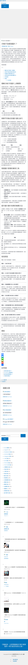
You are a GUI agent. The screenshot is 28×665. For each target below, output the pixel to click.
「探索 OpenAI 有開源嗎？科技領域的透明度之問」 (15, 567)
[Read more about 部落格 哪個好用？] (7, 400)
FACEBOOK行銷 (8, 452)
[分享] (14, 365)
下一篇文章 (4, 381)
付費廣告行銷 (7, 467)
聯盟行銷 (6, 484)
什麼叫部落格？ (7, 394)
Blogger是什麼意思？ (9, 422)
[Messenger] (14, 356)
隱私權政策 (15, 659)
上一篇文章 (4, 380)
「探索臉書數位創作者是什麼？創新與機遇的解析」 (15, 539)
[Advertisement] (14, 24)
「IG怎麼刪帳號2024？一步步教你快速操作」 (14, 522)
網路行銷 (6, 482)
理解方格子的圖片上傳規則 (10, 70)
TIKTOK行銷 (7, 462)
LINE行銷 (6, 458)
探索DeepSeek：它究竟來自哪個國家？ (13, 593)
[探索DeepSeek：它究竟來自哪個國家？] (6, 590)
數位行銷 (6, 475)
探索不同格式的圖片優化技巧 (10, 72)
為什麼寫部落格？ (7, 412)
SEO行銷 (6, 460)
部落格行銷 (4, 46)
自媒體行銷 (6, 486)
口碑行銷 (6, 471)
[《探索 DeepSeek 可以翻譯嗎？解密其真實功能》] (6, 612)
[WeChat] (14, 361)
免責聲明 (15, 661)
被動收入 (6, 488)
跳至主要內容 (3, 0)
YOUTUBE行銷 (7, 465)
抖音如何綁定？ (7, 375)
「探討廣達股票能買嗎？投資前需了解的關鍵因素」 (15, 550)
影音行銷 (6, 473)
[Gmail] (14, 363)
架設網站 (6, 477)
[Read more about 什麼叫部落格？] (7, 391)
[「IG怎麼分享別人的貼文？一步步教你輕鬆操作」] (6, 504)
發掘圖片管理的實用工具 (9, 73)
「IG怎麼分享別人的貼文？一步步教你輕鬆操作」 (15, 507)
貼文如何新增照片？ (8, 374)
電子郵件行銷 (7, 493)
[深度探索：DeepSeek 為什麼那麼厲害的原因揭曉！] (6, 629)
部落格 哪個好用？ (8, 403)
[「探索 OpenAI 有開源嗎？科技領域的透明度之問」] (6, 564)
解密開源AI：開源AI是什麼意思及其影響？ (13, 578)
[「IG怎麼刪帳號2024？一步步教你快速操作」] (6, 519)
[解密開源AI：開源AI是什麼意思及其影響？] (6, 575)
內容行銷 (6, 469)
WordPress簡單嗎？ (8, 372)
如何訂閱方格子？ (8, 371)
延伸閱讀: (9, 80)
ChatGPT (6, 450)
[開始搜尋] (23, 435)
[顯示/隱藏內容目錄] (2, 67)
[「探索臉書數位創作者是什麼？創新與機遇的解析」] (6, 536)
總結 (6, 78)
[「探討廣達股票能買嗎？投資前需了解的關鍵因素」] (6, 547)
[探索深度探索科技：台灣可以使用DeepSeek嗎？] (6, 601)
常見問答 (6, 76)
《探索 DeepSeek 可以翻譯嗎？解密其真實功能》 (15, 615)
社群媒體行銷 (7, 480)
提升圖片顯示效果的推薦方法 (10, 75)
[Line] (14, 358)
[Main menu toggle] (5, 6)
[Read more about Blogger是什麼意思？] (8, 419)
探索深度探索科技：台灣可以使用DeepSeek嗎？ (15, 604)
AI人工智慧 (6, 447)
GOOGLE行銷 (7, 454)
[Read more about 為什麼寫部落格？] (7, 410)
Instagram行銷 (7, 456)
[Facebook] (14, 354)
